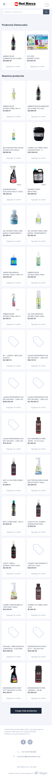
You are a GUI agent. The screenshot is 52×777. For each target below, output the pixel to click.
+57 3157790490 (28, 752)
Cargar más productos (26, 710)
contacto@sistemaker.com (28, 756)
